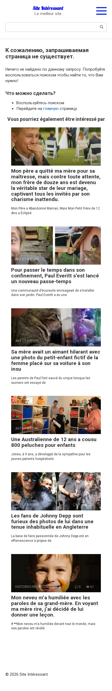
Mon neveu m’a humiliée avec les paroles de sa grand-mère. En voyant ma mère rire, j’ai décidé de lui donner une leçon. (54, 606)
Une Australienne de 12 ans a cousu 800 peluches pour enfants (54, 442)
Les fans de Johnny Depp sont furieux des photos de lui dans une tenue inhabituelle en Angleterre (52, 521)
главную (51, 108)
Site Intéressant (48, 8)
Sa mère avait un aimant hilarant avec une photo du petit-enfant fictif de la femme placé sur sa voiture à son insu (55, 360)
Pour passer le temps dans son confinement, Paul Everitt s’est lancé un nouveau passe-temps (55, 276)
